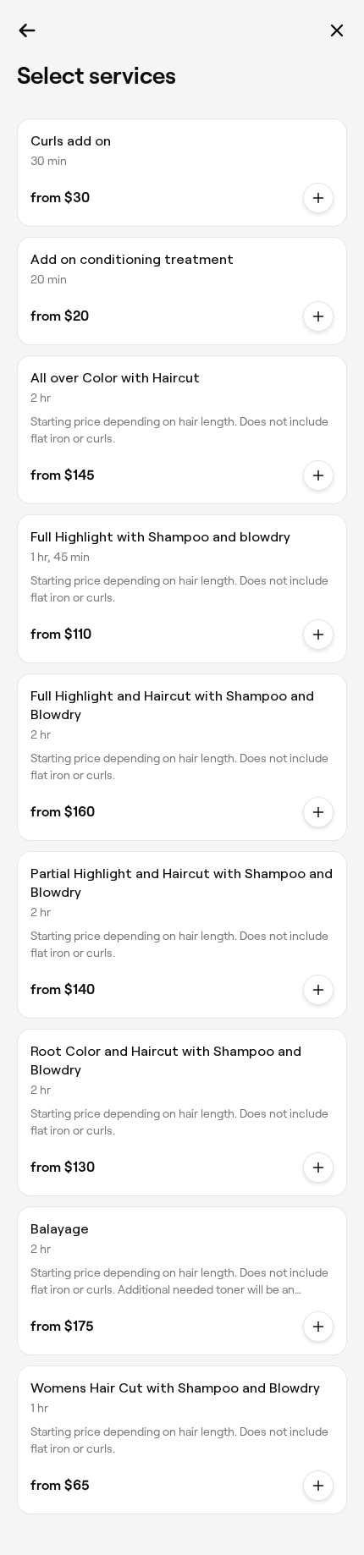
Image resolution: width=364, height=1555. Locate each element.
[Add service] (318, 198)
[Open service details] (318, 475)
